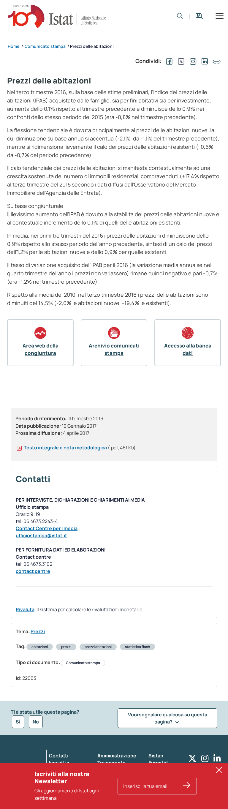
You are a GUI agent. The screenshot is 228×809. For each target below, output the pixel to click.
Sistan (155, 755)
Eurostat (158, 762)
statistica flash (137, 646)
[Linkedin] (217, 760)
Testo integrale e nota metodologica (65, 447)
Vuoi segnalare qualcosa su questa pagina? (167, 718)
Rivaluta (25, 609)
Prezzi (38, 631)
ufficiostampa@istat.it (41, 535)
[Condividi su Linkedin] (203, 60)
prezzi (66, 646)
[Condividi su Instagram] (191, 60)
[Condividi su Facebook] (168, 60)
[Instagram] (205, 760)
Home (13, 46)
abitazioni (39, 646)
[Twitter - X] (192, 760)
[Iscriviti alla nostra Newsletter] (187, 786)
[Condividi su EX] (180, 60)
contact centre (33, 571)
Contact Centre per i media (46, 528)
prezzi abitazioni (98, 646)
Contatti (58, 755)
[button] (180, 16)
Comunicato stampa (83, 662)
